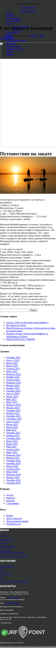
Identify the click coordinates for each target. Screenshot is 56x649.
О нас (9, 12)
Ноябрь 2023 (13, 388)
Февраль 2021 (13, 455)
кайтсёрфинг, (7, 581)
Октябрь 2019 (13, 483)
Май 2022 (11, 430)
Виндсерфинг (13, 21)
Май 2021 (11, 446)
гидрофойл (6, 574)
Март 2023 (11, 402)
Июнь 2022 (12, 427)
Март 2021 (11, 452)
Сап (8, 23)
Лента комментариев (17, 521)
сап (2, 578)
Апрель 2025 (13, 368)
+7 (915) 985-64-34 (12, 597)
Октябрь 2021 (13, 438)
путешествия (7, 547)
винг (2, 570)
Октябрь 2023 (13, 391)
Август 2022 (12, 421)
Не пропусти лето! (16, 325)
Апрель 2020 (13, 469)
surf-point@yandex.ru (12, 603)
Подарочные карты (16, 40)
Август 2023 (12, 393)
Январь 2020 (13, 477)
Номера (10, 15)
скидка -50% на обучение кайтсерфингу (27, 322)
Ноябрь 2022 (13, 413)
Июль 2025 (12, 363)
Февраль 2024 (13, 382)
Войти (9, 515)
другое (9, 495)
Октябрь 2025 (13, 357)
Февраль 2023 (13, 405)
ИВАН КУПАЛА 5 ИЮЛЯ (20, 339)
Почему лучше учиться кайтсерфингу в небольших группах (27, 335)
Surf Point (8, 35)
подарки (4, 543)
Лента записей (14, 518)
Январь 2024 (13, 385)
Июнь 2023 (12, 396)
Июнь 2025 (12, 366)
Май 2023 (11, 399)
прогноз (10, 500)
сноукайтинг (22, 581)
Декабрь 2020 (13, 460)
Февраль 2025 (13, 374)
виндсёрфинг (7, 566)
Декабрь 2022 (13, 410)
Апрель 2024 (13, 379)
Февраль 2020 (13, 474)
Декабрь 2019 (13, 480)
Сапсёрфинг (12, 503)
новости (33, 35)
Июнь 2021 (12, 444)
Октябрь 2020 (13, 463)
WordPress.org (13, 524)
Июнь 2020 (12, 466)
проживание (6, 539)
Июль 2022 (12, 424)
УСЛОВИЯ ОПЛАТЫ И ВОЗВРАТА (14, 556)
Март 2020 (11, 471)
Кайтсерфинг (13, 18)
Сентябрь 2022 (14, 418)
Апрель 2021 (13, 449)
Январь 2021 (13, 458)
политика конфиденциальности (12, 551)
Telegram (32, 11)
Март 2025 (11, 371)
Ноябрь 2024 (13, 377)
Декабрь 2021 (13, 432)
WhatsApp (24, 11)
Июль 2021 (12, 441)
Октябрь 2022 (13, 416)
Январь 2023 (13, 407)
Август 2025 (12, 360)
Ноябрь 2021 (13, 435)
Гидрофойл (12, 32)
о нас (3, 536)
